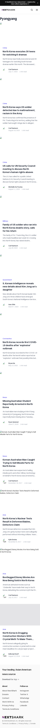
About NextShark (9, 691)
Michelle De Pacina (15, 187)
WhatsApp (24, 698)
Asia (4, 515)
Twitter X (24, 694)
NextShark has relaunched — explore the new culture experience (20, 3)
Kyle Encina (12, 540)
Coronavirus (7, 339)
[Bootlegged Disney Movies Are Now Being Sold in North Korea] (20, 559)
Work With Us (8, 702)
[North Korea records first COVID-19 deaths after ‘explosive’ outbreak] (20, 324)
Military (5, 221)
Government (7, 280)
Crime (5, 48)
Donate (5, 694)
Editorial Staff (13, 654)
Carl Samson (13, 69)
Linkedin (23, 705)
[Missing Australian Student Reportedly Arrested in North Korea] (20, 383)
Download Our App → (10, 679)
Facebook (24, 702)
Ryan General (13, 422)
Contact (5, 698)
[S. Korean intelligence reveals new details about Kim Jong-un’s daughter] (20, 265)
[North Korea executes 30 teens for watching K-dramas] (20, 33)
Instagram (24, 691)
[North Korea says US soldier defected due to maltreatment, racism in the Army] (20, 89)
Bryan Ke (11, 363)
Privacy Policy (8, 705)
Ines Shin (11, 304)
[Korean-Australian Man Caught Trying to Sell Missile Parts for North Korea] (20, 441)
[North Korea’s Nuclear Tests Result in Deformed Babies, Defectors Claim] (20, 500)
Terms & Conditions (10, 709)
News (5, 397)
